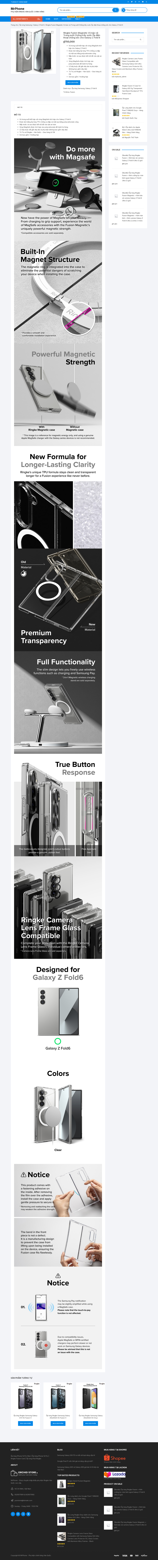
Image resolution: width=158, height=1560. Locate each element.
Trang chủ (14, 25)
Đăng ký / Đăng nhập (19, 2)
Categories (67, 18)
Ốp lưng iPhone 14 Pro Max (21, 1456)
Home (48, 19)
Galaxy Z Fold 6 (38, 25)
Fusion (72, 92)
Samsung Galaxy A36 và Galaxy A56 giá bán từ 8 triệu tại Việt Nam (78, 1468)
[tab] (20, 107)
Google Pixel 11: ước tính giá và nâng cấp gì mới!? (75, 1461)
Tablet (78, 18)
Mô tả (19, 107)
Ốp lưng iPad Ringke (33, 1459)
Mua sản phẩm (73, 82)
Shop (56, 19)
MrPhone (17, 9)
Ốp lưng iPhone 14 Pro (40, 1456)
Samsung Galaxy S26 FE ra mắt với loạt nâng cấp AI (76, 1455)
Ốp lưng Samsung (25, 25)
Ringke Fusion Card (18, 1459)
